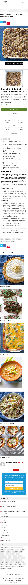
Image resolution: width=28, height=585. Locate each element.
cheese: (16, 549)
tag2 (2, 564)
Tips (2, 537)
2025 (2, 547)
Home (3, 10)
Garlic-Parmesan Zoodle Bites (8, 501)
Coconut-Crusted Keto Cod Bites (9, 509)
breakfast (3, 549)
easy (7, 553)
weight (13, 566)
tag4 (11, 564)
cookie (2, 241)
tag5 (15, 564)
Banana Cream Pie (5, 286)
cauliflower (10, 549)
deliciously (15, 551)
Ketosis (3, 530)
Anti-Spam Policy (14, 582)
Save (9, 23)
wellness (3, 568)
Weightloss (4, 540)
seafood (17, 562)
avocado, (13, 547)
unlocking (8, 566)
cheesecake (7, 239)
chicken (22, 549)
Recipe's (3, 532)
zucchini (9, 568)
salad (12, 562)
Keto (2, 527)
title (2, 566)
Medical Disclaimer (19, 578)
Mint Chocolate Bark (5, 320)
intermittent (3, 558)
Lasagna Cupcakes (5, 457)
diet (21, 551)
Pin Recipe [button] (14, 113)
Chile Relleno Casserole (6, 355)
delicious (8, 551)
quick (2, 562)
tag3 (6, 564)
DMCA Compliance (9, 580)
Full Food (7, 10)
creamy (2, 551)
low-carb (7, 560)
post (21, 560)
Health (2, 525)
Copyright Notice (18, 580)
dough (7, 241)
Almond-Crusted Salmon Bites (8, 506)
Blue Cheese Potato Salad (7, 423)
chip (13, 239)
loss (2, 560)
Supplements (4, 535)
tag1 (23, 562)
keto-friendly (16, 558)
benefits (19, 547)
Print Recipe (20, 63)
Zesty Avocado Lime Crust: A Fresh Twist (11, 504)
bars (2, 239)
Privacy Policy (19, 577)
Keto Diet (2, 18)
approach (7, 547)
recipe (7, 562)
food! (12, 241)
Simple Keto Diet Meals (15, 574)
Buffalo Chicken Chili (5, 389)
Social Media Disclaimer (8, 578)
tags (20, 564)
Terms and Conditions (9, 577)
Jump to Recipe (10, 63)
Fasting (3, 520)
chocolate (19, 239)
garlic (17, 553)
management (14, 560)
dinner (2, 553)
